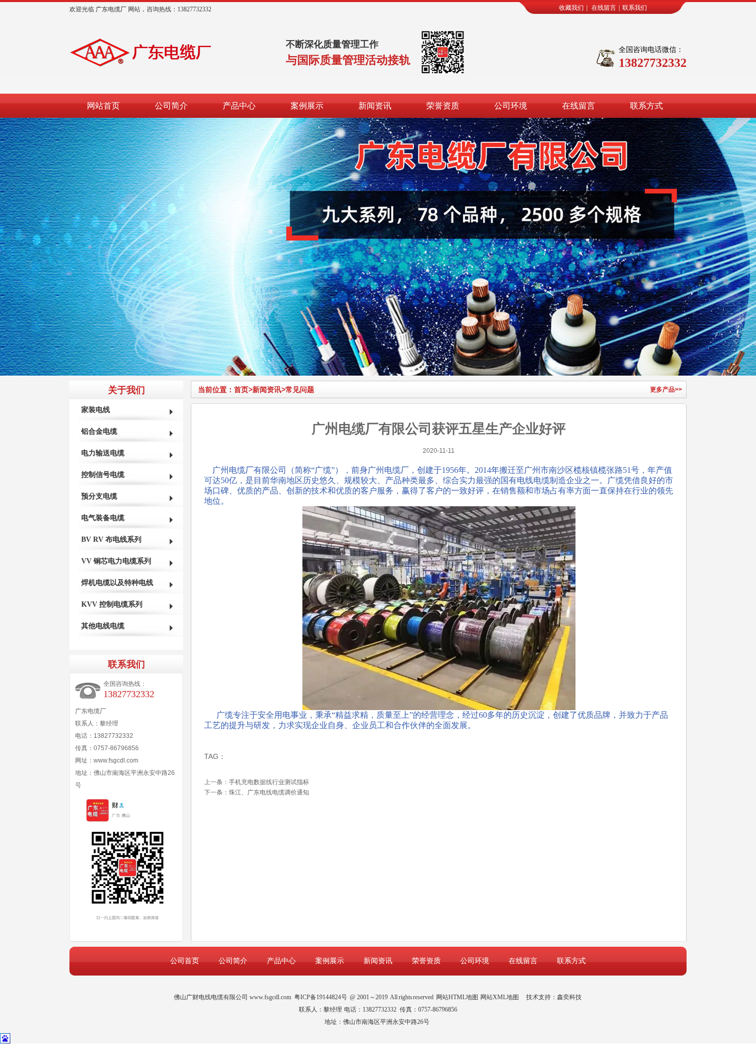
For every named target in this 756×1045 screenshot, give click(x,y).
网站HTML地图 (457, 997)
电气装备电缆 (102, 518)
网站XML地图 (499, 997)
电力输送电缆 (102, 453)
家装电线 (95, 410)
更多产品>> (666, 389)
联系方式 (646, 105)
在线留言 (603, 7)
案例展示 (307, 105)
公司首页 (184, 961)
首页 (243, 389)
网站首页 (103, 105)
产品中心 (239, 105)
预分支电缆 (99, 496)
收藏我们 (571, 7)
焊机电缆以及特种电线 (117, 583)
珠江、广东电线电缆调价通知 (269, 792)
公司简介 (171, 105)
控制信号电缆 (102, 475)
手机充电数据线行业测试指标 (269, 782)
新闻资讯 (374, 105)
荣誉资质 (442, 105)
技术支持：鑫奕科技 (554, 997)
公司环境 (510, 105)
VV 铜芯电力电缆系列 (116, 561)
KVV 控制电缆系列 (111, 604)
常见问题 (299, 389)
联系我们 (634, 7)
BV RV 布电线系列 (111, 539)
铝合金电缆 (99, 431)
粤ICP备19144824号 (320, 997)
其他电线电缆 (102, 626)
